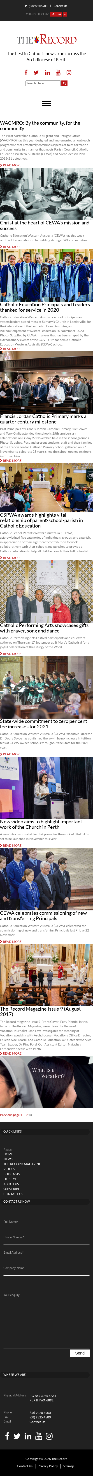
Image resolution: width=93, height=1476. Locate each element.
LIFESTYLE (10, 1179)
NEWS (7, 1159)
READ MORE (11, 165)
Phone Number (13, 1237)
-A (53, 14)
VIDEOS (9, 1169)
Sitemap (68, 1466)
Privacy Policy (48, 1466)
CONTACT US (13, 1194)
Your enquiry (11, 1295)
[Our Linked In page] (47, 73)
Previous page (10, 1115)
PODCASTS (11, 1174)
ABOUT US (11, 1184)
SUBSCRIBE (11, 1189)
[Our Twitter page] (36, 73)
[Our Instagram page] (67, 73)
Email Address (13, 1252)
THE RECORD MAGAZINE (22, 1164)
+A (59, 14)
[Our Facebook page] (26, 73)
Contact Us (37, 1422)
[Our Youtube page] (58, 73)
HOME (8, 1154)
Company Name (13, 1268)
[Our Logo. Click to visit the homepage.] (47, 39)
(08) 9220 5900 (36, 6)
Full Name (10, 1221)
